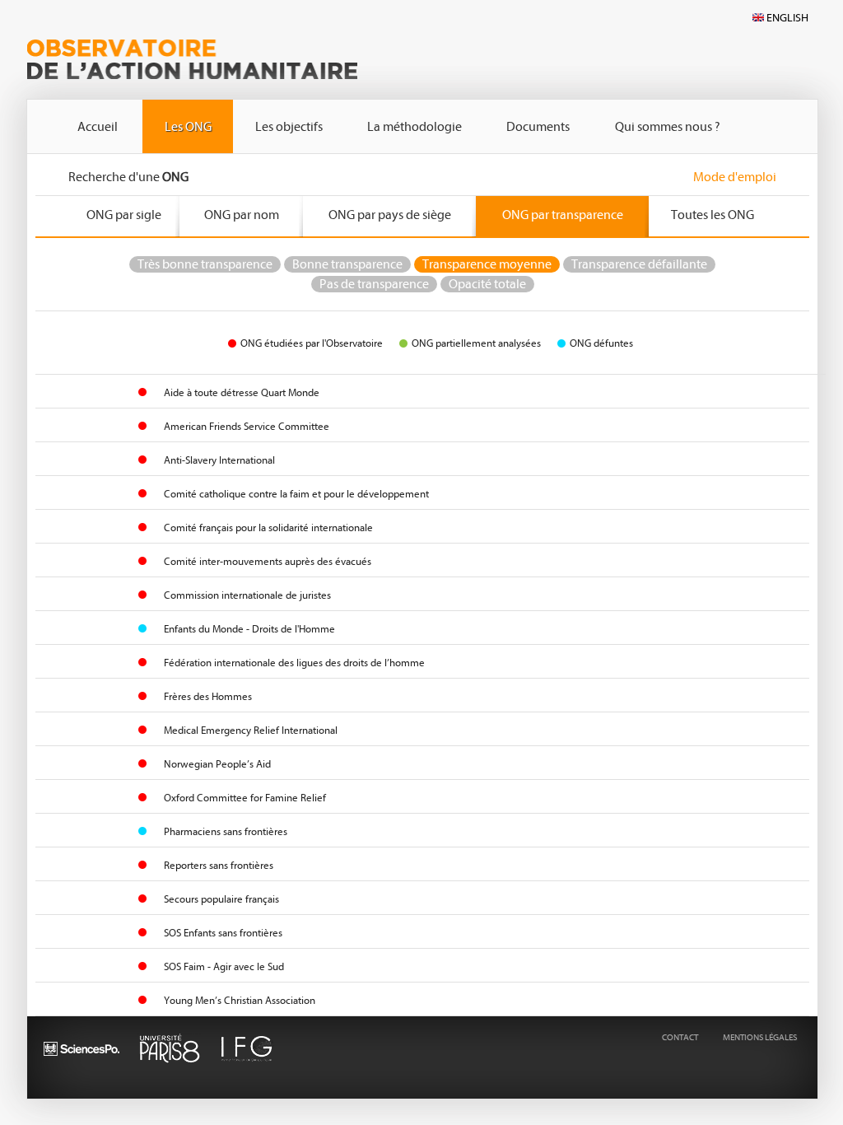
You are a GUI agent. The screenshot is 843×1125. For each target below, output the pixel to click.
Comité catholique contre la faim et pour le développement (296, 494)
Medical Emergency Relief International (251, 730)
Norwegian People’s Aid (217, 764)
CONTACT (680, 1037)
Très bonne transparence (204, 264)
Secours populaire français (221, 899)
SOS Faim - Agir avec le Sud (224, 966)
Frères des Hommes (208, 696)
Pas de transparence (374, 284)
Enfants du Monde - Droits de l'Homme (249, 629)
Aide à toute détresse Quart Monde (241, 392)
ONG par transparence (562, 215)
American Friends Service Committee (246, 426)
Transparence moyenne (487, 264)
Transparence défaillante (639, 264)
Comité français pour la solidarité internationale (268, 527)
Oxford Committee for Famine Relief (245, 797)
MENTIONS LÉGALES (760, 1037)
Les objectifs (289, 126)
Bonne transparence (347, 264)
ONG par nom (241, 215)
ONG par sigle (123, 215)
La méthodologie (414, 126)
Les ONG (188, 126)
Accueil (97, 126)
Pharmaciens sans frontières (225, 831)
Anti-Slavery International (219, 460)
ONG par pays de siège (389, 215)
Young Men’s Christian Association (239, 1000)
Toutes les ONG (712, 215)
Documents (538, 126)
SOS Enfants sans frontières (223, 933)
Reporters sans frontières (218, 865)
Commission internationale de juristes (247, 595)
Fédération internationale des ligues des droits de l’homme (294, 662)
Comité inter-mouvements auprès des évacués (267, 561)
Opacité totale (487, 284)
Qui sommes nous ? (667, 126)
